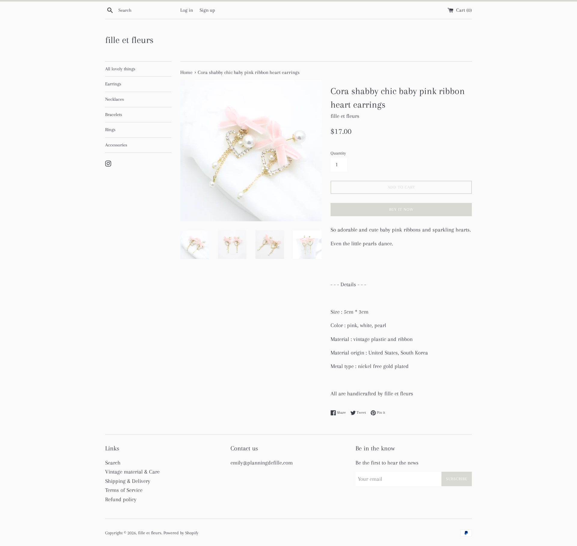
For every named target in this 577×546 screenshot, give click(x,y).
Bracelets (113, 114)
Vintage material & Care (132, 472)
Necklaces (114, 99)
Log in (186, 10)
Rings (110, 129)
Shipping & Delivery (127, 481)
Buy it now (401, 209)
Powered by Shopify (180, 532)
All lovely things (120, 69)
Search (113, 463)
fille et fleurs (129, 40)
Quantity (338, 153)
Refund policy (120, 499)
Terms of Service (123, 490)
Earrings (113, 84)
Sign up (207, 10)
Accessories (116, 145)
